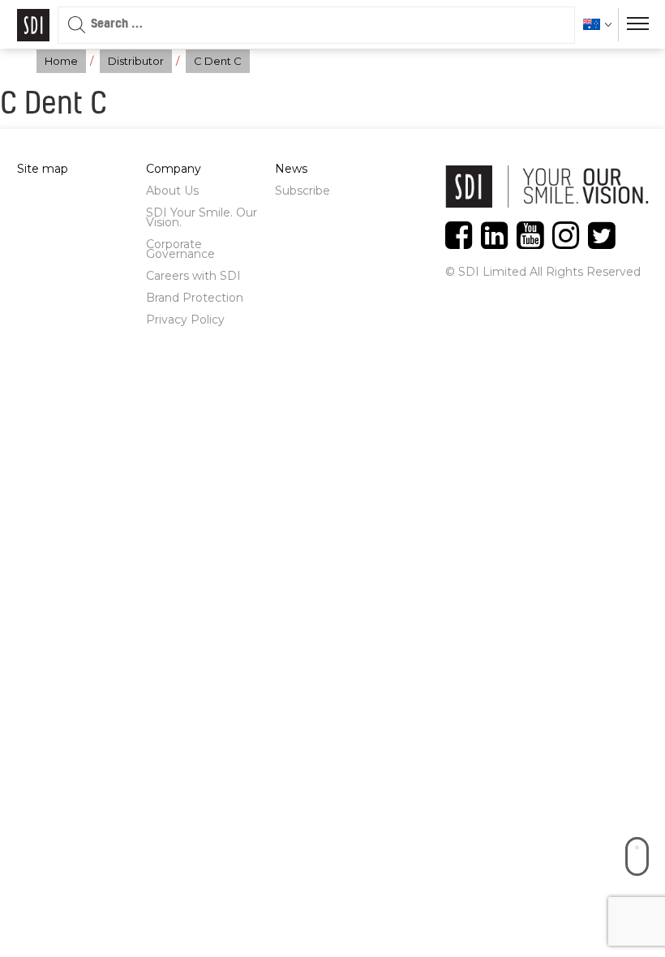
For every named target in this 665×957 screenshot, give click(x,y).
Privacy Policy (185, 319)
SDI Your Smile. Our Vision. (201, 217)
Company (173, 169)
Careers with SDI (193, 276)
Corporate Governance (180, 249)
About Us (172, 190)
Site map (42, 169)
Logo (33, 25)
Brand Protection (194, 298)
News (291, 169)
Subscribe (302, 190)
